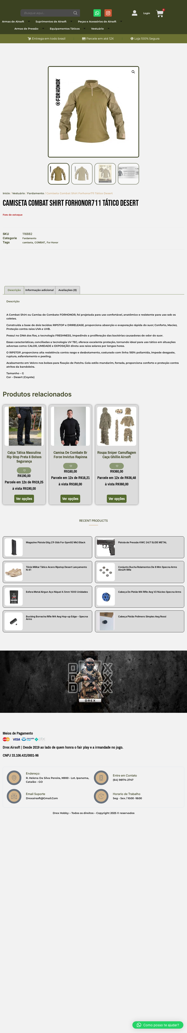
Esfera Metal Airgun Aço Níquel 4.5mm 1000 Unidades (57, 591)
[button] (133, 72)
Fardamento (35, 193)
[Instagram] (108, 13)
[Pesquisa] (75, 13)
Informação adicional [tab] (39, 290)
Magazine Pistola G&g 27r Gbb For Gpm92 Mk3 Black (55, 542)
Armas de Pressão (26, 28)
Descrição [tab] (14, 290)
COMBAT (40, 242)
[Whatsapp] (97, 13)
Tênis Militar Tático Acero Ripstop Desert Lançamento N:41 (56, 568)
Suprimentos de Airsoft (51, 21)
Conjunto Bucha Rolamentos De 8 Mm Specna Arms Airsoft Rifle (147, 568)
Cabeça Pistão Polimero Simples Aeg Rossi (142, 616)
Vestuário (97, 28)
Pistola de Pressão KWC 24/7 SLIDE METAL (142, 542)
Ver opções (24, 498)
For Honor (52, 242)
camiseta (27, 242)
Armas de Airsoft (13, 21)
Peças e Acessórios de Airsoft (97, 21)
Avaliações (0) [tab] (67, 290)
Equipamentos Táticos (65, 28)
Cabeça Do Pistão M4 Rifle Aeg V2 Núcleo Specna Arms (149, 591)
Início (6, 193)
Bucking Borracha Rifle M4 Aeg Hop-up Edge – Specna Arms (57, 617)
